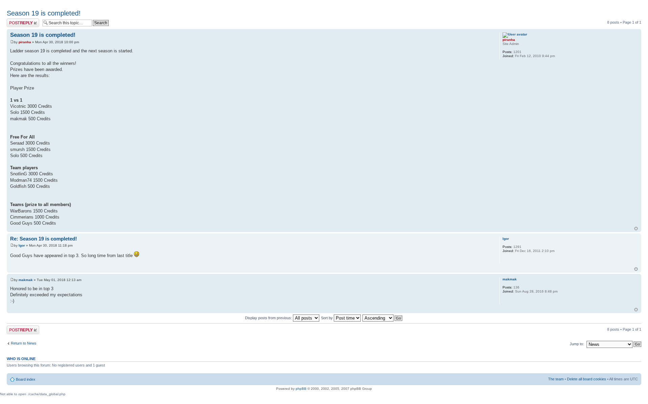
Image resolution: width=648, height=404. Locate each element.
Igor (22, 245)
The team (556, 379)
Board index (25, 379)
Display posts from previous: (269, 318)
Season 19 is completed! (44, 13)
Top (636, 228)
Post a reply (16, 21)
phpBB (301, 388)
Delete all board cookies (586, 379)
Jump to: (577, 344)
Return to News (23, 343)
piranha (25, 42)
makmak (26, 280)
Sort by (327, 318)
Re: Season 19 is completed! (43, 239)
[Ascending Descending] (382, 318)
